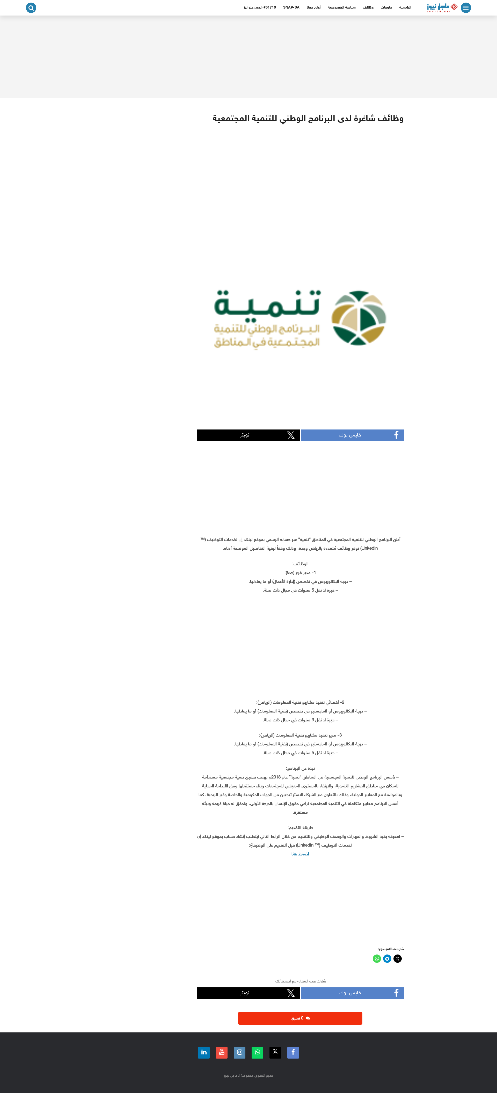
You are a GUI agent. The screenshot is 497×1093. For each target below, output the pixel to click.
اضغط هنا (300, 854)
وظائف (368, 7)
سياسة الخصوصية (342, 7)
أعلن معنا (314, 7)
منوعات (386, 7)
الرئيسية (405, 7)
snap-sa (291, 7)
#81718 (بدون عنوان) (260, 7)
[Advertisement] (248, 57)
